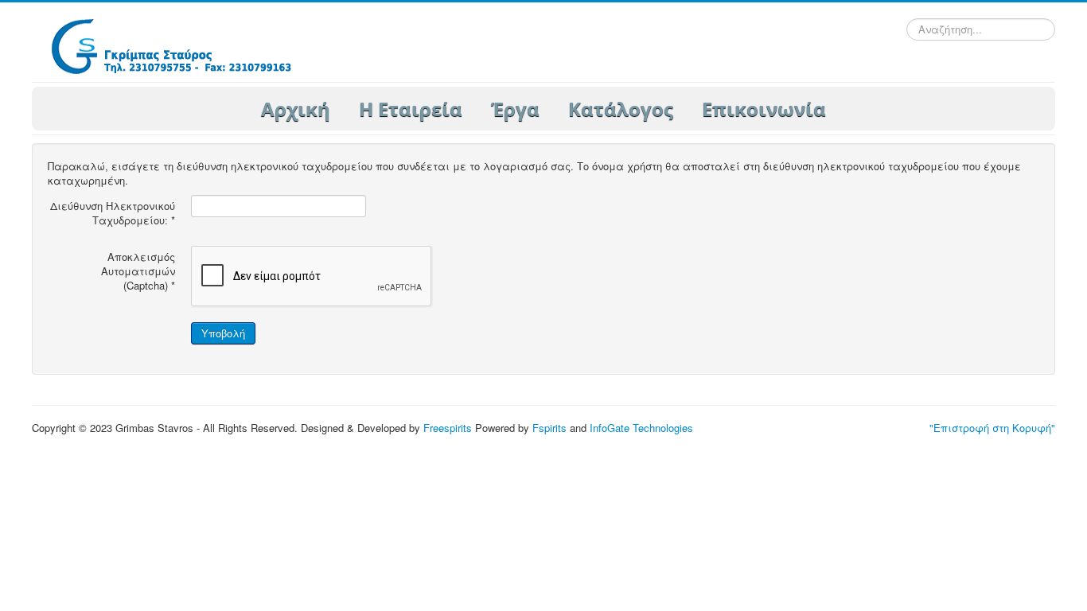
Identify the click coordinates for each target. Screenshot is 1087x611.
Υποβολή (223, 333)
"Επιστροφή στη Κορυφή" (992, 427)
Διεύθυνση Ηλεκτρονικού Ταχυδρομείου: (112, 213)
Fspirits (549, 427)
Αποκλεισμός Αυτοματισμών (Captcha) (138, 271)
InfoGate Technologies (641, 427)
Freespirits (447, 427)
